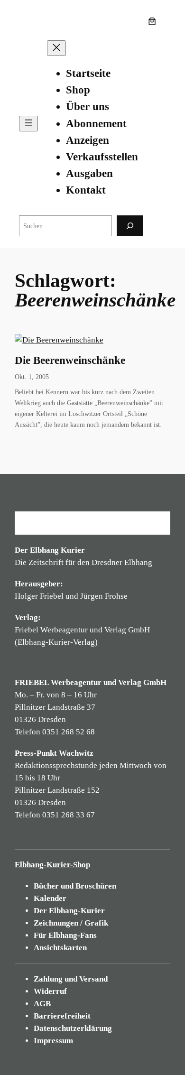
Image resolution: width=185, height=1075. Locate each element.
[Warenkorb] (154, 21)
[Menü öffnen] (28, 123)
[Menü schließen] (56, 48)
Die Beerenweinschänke (70, 360)
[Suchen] (130, 225)
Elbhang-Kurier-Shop (52, 864)
